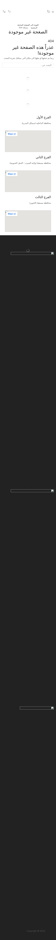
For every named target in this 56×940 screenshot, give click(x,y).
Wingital (50, 931)
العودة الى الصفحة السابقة (28, 25)
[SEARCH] (4, 65)
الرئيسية (34, 27)
